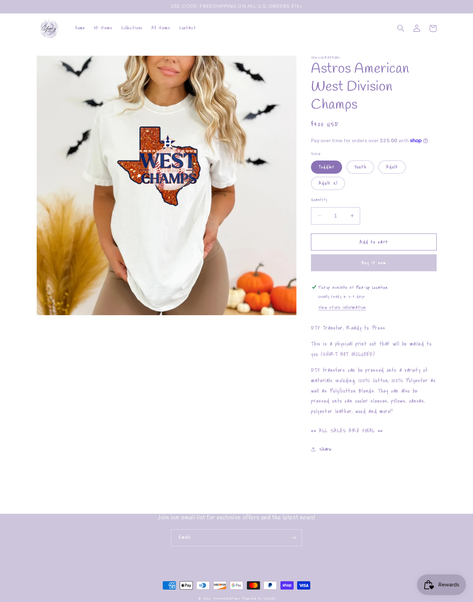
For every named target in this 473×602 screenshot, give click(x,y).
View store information (342, 307)
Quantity (319, 199)
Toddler (326, 166)
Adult (392, 166)
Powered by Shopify (258, 598)
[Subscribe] (294, 537)
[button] (401, 28)
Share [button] (325, 449)
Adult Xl (328, 182)
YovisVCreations (226, 598)
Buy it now (374, 262)
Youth (360, 166)
